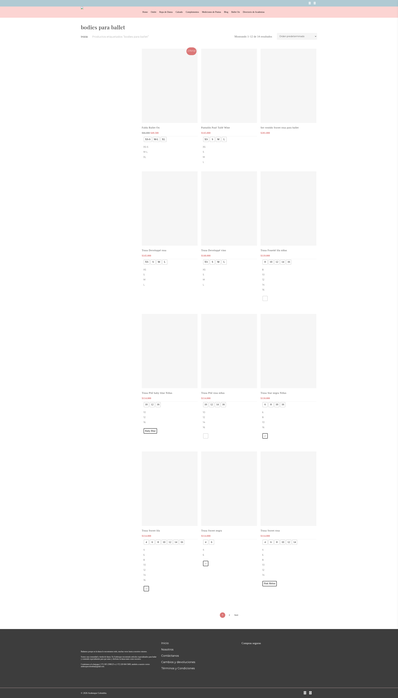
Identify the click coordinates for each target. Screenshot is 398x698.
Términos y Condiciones (178, 668)
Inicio (84, 36)
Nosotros (167, 649)
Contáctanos (170, 655)
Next (236, 615)
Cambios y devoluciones (178, 662)
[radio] (148, 139)
